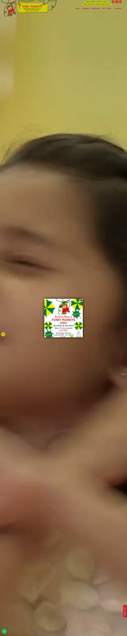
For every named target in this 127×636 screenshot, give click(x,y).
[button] (46, 318)
